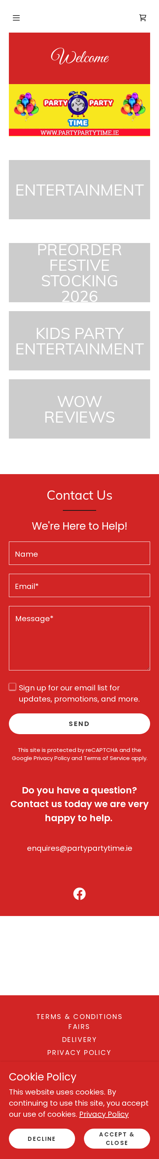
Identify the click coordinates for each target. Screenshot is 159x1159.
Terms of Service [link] (107, 758)
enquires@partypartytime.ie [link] (79, 848)
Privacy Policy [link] (52, 758)
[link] (79, 59)
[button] (16, 17)
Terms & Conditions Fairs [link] (79, 1021)
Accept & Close (117, 1138)
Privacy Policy (104, 1114)
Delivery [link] (79, 1039)
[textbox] (79, 553)
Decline (42, 1139)
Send (79, 723)
